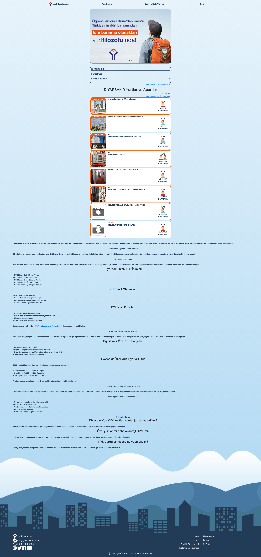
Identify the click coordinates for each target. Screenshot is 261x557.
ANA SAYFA (150, 85)
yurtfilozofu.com (25, 536)
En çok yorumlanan (151, 96)
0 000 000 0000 (25, 544)
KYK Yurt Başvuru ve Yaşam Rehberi (49, 326)
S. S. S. (206, 544)
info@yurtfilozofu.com (28, 540)
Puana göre (165, 96)
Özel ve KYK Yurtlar (154, 4)
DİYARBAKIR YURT (164, 85)
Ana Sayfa (107, 4)
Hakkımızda (208, 536)
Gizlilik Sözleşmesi (190, 544)
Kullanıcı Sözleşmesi (189, 548)
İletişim (206, 540)
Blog (202, 4)
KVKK (196, 540)
